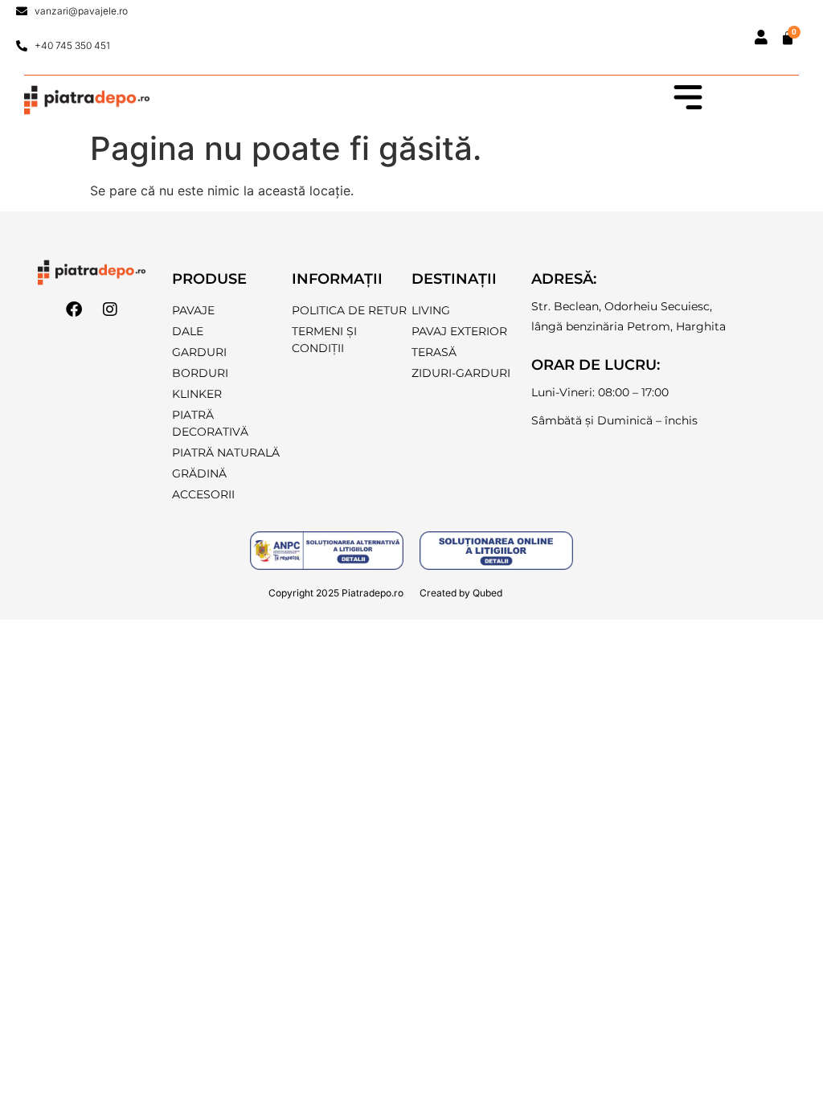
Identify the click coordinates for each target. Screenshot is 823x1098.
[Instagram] (110, 309)
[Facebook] (74, 309)
